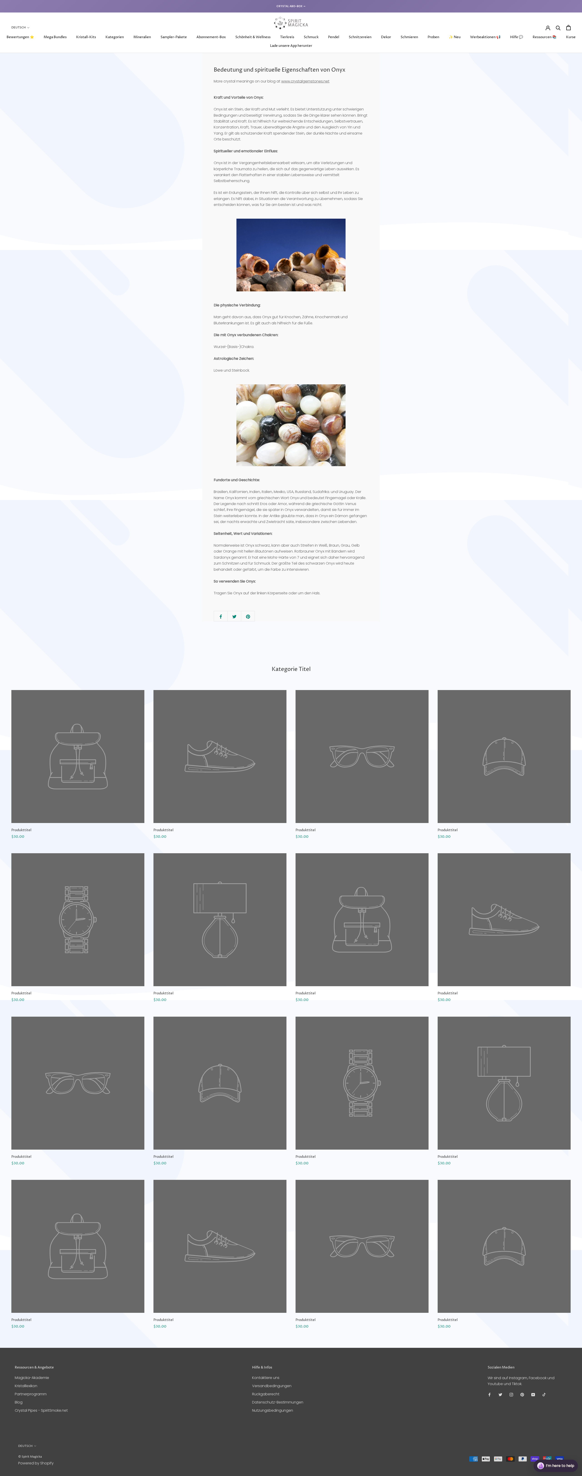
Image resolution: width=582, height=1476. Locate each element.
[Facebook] (489, 1394)
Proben (433, 37)
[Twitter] (500, 1394)
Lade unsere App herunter (291, 45)
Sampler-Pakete (174, 37)
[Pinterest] (522, 1394)
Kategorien (114, 37)
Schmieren (409, 37)
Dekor (386, 37)
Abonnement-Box (211, 37)
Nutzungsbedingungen (272, 1410)
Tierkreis (287, 37)
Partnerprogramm (31, 1394)
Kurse (571, 37)
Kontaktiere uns (265, 1377)
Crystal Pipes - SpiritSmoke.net (41, 1410)
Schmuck (311, 37)
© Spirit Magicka (30, 1457)
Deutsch (18, 27)
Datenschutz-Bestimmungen (277, 1402)
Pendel (333, 37)
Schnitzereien (360, 37)
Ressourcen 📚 (545, 37)
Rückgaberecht (265, 1394)
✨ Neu (455, 37)
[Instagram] (511, 1394)
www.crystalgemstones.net (305, 81)
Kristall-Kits (86, 37)
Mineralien (142, 37)
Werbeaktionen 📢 (485, 37)
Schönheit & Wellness (253, 37)
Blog (19, 1402)
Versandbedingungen (271, 1385)
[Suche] (558, 27)
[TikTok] (544, 1394)
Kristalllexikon (26, 1385)
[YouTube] (533, 1394)
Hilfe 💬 (516, 37)
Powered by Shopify (36, 1463)
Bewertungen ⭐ (20, 37)
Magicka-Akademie (32, 1377)
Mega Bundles (55, 37)
